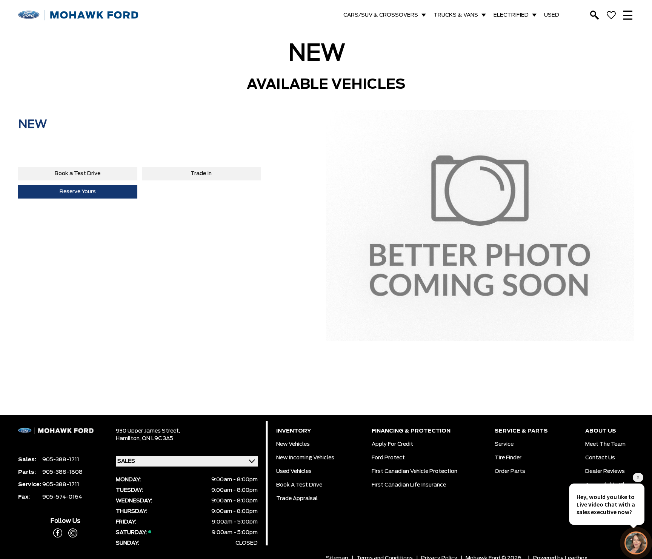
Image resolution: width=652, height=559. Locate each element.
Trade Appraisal (297, 498)
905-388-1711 (60, 459)
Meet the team (605, 444)
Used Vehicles (294, 471)
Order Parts (510, 471)
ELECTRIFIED (511, 15)
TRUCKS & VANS (456, 15)
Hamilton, (129, 438)
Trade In (201, 173)
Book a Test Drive (77, 173)
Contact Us (600, 457)
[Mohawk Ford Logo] (78, 15)
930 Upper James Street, (148, 431)
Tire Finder (508, 457)
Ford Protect (388, 457)
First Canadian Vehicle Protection (414, 471)
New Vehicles (293, 444)
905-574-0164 (62, 497)
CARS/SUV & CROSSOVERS (380, 15)
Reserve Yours (78, 191)
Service (504, 444)
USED (551, 15)
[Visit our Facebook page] (57, 532)
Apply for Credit (392, 444)
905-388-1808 (62, 472)
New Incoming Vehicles (305, 457)
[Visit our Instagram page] (69, 532)
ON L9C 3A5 (157, 438)
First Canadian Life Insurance (409, 485)
